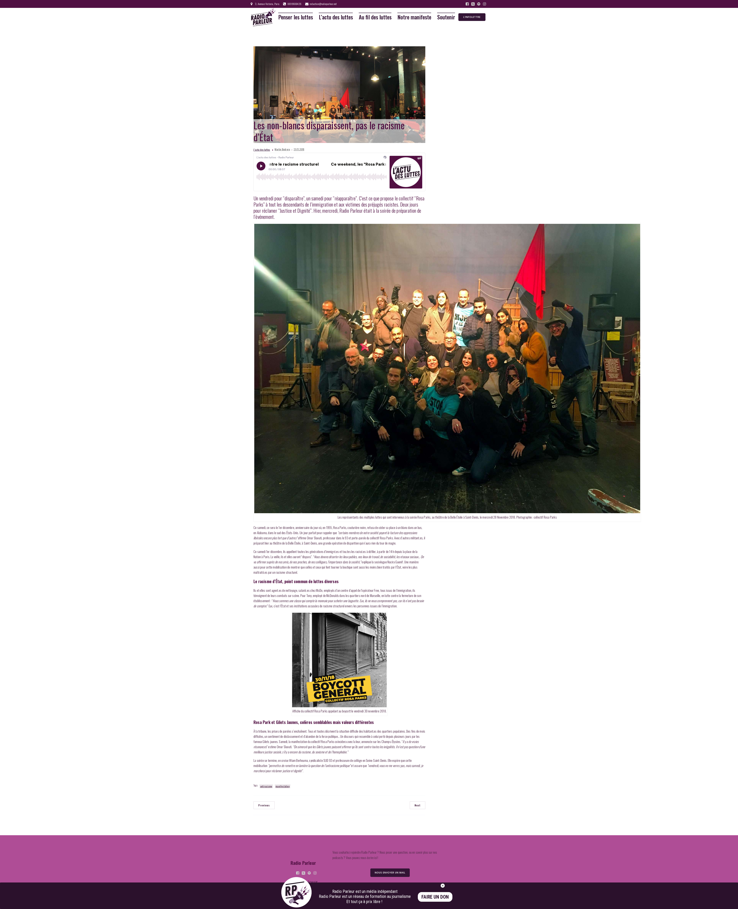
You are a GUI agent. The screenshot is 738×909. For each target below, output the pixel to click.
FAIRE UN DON (435, 897)
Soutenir (446, 17)
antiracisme (266, 786)
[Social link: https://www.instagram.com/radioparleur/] (484, 4)
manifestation (283, 786)
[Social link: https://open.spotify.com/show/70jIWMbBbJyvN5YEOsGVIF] (479, 4)
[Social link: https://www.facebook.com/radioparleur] (467, 4)
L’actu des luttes (336, 17)
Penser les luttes (295, 17)
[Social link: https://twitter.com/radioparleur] (473, 4)
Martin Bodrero (282, 149)
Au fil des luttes (375, 17)
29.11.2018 (299, 149)
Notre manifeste (414, 17)
